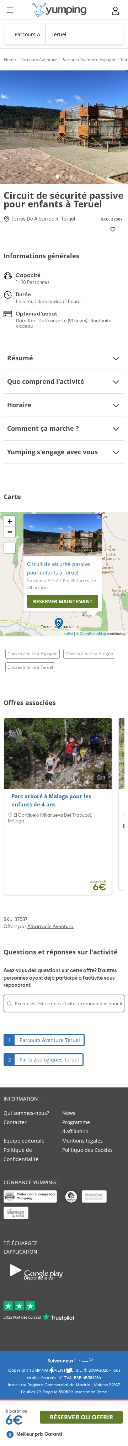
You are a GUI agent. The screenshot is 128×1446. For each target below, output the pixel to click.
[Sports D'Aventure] (59, 10)
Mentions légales (82, 1140)
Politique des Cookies (87, 1149)
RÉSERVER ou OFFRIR (81, 1417)
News (68, 1112)
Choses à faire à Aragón (89, 654)
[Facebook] (51, 1372)
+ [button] (9, 521)
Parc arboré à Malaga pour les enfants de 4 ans (51, 800)
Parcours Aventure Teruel (50, 1040)
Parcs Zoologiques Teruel (49, 1059)
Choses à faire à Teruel (30, 667)
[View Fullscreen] (9, 547)
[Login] (116, 10)
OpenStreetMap (93, 633)
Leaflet (67, 633)
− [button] (9, 532)
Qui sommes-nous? (26, 1112)
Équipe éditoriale (24, 1140)
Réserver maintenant (62, 601)
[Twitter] (69, 1372)
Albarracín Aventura (50, 926)
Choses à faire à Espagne (32, 654)
